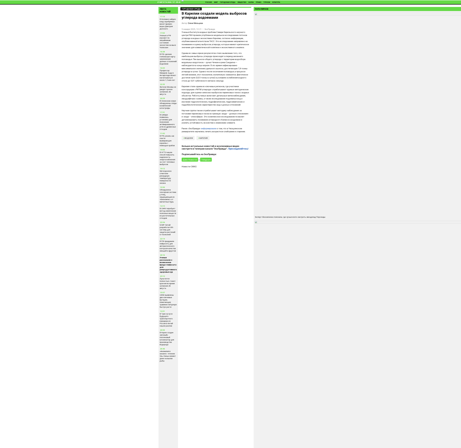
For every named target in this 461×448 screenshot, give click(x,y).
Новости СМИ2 (189, 166)
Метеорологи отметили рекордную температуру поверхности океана (165, 177)
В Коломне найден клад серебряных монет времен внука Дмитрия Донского (168, 24)
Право (258, 2)
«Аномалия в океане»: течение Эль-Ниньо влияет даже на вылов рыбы (168, 356)
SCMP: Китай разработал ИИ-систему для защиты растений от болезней (167, 230)
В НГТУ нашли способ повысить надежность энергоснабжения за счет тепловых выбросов (167, 158)
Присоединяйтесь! (238, 148)
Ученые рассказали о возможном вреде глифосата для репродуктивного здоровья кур (168, 264)
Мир (216, 2)
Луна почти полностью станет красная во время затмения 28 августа (168, 283)
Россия (208, 2)
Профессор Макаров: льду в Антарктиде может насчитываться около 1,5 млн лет (168, 75)
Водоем (189, 138)
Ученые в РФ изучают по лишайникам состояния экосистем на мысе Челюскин (168, 41)
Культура (276, 2)
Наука (251, 2)
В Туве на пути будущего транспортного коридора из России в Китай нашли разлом (166, 320)
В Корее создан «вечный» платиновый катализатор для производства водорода (167, 338)
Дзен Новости (190, 159)
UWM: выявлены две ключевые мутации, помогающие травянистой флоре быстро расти (168, 301)
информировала (208, 128)
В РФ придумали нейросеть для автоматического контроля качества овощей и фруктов (168, 246)
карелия (203, 138)
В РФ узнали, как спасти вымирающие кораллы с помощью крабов (167, 141)
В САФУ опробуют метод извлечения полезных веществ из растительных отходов (168, 213)
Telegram (206, 159)
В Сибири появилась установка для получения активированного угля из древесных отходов (168, 121)
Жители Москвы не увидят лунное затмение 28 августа (168, 90)
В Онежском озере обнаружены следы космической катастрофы (168, 104)
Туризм (266, 2)
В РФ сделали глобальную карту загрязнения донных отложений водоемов (168, 59)
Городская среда (227, 2)
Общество (241, 2)
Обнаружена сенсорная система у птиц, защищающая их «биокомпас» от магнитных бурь (168, 195)
